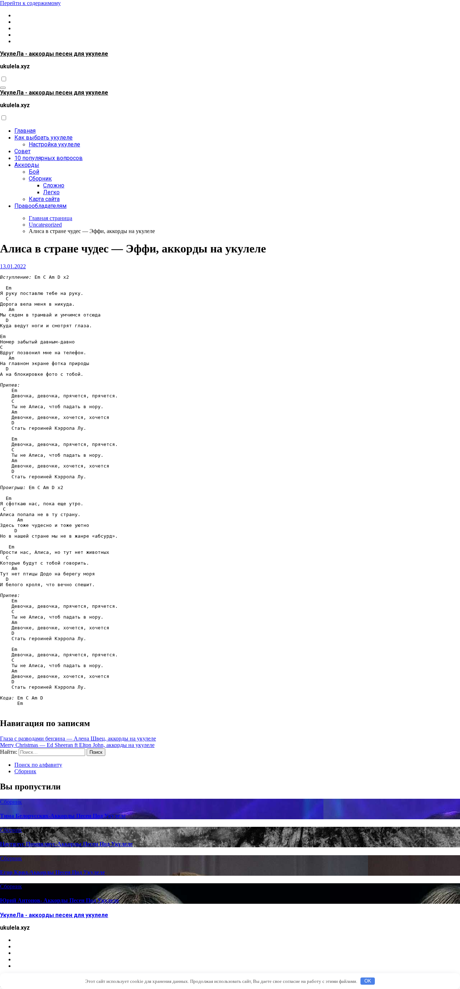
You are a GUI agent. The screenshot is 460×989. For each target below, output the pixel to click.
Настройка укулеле (54, 144)
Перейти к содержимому (30, 3)
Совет (22, 151)
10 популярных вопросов (48, 158)
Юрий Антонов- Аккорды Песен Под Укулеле (59, 900)
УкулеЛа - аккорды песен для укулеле (54, 53)
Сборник (40, 178)
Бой (34, 171)
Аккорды (26, 164)
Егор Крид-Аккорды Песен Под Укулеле (52, 872)
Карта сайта (44, 199)
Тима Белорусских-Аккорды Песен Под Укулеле (63, 816)
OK (367, 981)
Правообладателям (40, 205)
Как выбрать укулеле (43, 137)
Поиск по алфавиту (38, 765)
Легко (51, 192)
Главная (25, 130)
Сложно (53, 185)
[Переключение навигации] (3, 88)
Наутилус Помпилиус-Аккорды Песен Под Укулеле (66, 844)
